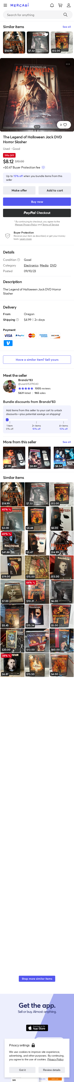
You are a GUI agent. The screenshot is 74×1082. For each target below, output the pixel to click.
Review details (52, 1070)
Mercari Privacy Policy (26, 224)
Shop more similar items (37, 978)
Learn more (26, 238)
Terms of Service (50, 224)
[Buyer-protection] (43, 167)
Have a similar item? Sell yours (37, 359)
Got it (22, 1070)
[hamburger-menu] (5, 5)
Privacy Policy (55, 1059)
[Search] (65, 14)
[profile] (68, 5)
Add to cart (55, 190)
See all (67, 442)
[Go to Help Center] (18, 260)
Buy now (37, 202)
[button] (52, 5)
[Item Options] (68, 64)
